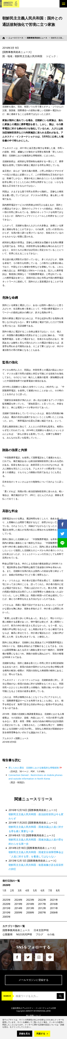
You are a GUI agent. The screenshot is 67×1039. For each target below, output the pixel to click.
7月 (50, 890)
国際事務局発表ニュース (37, 37)
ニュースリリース (15, 37)
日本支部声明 (41, 930)
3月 (20, 890)
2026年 (6, 885)
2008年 (30, 912)
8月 (58, 890)
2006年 (54, 912)
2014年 (18, 908)
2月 (12, 890)
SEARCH (7, 996)
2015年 (6, 908)
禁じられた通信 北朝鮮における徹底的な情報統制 (34, 767)
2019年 (18, 904)
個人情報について (33, 1015)
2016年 (54, 904)
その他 (50, 934)
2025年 (6, 899)
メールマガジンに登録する (33, 980)
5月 (35, 890)
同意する (40, 1033)
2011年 (54, 908)
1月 (4, 890)
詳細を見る (24, 1033)
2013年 (30, 908)
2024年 (18, 899)
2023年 (30, 899)
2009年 (18, 912)
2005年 (6, 916)
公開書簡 (7, 934)
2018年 (30, 904)
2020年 (6, 904)
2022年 (42, 899)
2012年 (42, 908)
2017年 (42, 904)
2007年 (42, 912)
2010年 (6, 912)
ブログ (39, 934)
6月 (43, 890)
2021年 (54, 899)
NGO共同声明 (24, 934)
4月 (27, 890)
